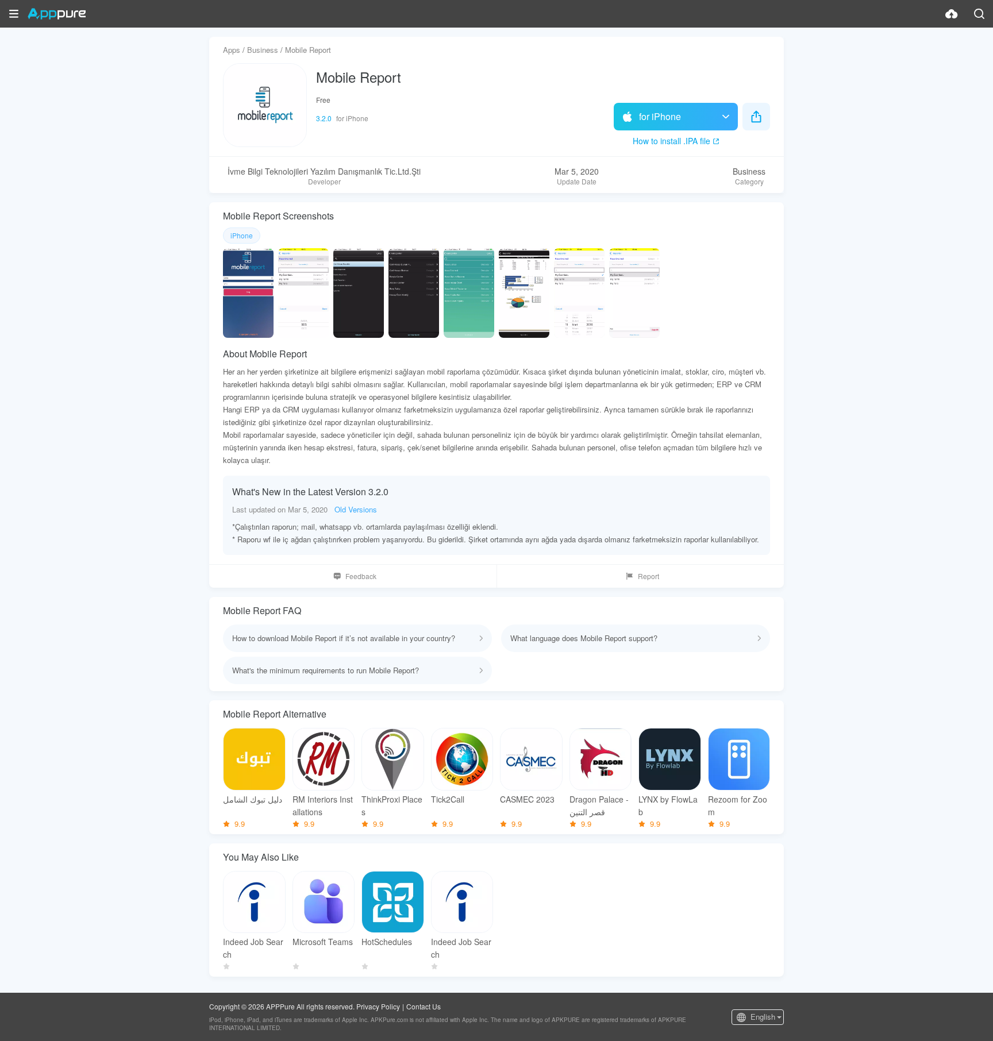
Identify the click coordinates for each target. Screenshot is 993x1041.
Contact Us (423, 1006)
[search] (979, 14)
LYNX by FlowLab (668, 805)
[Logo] (57, 14)
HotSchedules (386, 941)
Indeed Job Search (253, 948)
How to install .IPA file (671, 140)
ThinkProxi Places (391, 805)
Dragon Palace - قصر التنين (599, 805)
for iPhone (660, 116)
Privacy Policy (378, 1006)
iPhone (241, 235)
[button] (14, 14)
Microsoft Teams (322, 941)
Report (648, 576)
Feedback (360, 576)
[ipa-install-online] (951, 14)
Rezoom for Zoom (737, 805)
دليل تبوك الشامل (252, 799)
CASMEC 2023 (527, 799)
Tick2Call (447, 799)
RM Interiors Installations (322, 805)
